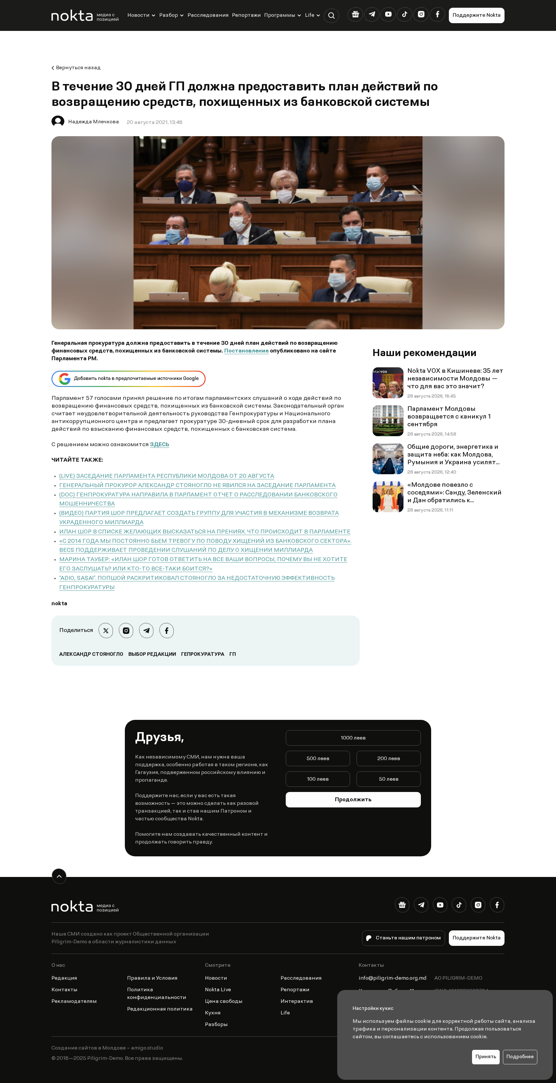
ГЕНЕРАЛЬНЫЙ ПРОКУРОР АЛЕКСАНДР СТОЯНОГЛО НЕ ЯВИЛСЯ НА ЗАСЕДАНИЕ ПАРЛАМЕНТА (197, 486)
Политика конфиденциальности (156, 993)
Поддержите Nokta (477, 15)
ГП (232, 654)
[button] (331, 15)
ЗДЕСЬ (159, 445)
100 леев (318, 779)
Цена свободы (224, 1001)
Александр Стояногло (91, 654)
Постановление (246, 351)
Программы (279, 15)
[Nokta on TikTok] (404, 14)
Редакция (64, 978)
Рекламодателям (74, 1001)
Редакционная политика (160, 1009)
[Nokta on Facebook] (437, 14)
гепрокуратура (202, 654)
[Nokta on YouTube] (388, 14)
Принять (486, 1057)
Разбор (168, 15)
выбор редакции (152, 654)
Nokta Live (218, 990)
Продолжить (353, 800)
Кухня (213, 1013)
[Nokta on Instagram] (421, 14)
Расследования (208, 15)
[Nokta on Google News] (355, 14)
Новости (138, 15)
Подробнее (520, 1057)
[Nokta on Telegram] (371, 14)
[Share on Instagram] (126, 630)
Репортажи (246, 15)
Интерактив (297, 1001)
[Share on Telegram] (146, 630)
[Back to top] (59, 876)
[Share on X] (105, 630)
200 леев (388, 758)
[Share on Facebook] (166, 630)
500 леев (318, 758)
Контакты (64, 990)
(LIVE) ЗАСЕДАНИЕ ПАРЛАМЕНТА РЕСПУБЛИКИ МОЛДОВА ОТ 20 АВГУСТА (166, 476)
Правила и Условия (152, 978)
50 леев (389, 779)
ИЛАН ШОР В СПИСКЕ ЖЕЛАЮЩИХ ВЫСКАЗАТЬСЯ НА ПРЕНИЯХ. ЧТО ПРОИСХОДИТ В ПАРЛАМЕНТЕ (204, 532)
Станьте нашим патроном (408, 938)
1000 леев (353, 738)
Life (309, 15)
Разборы (216, 1024)
